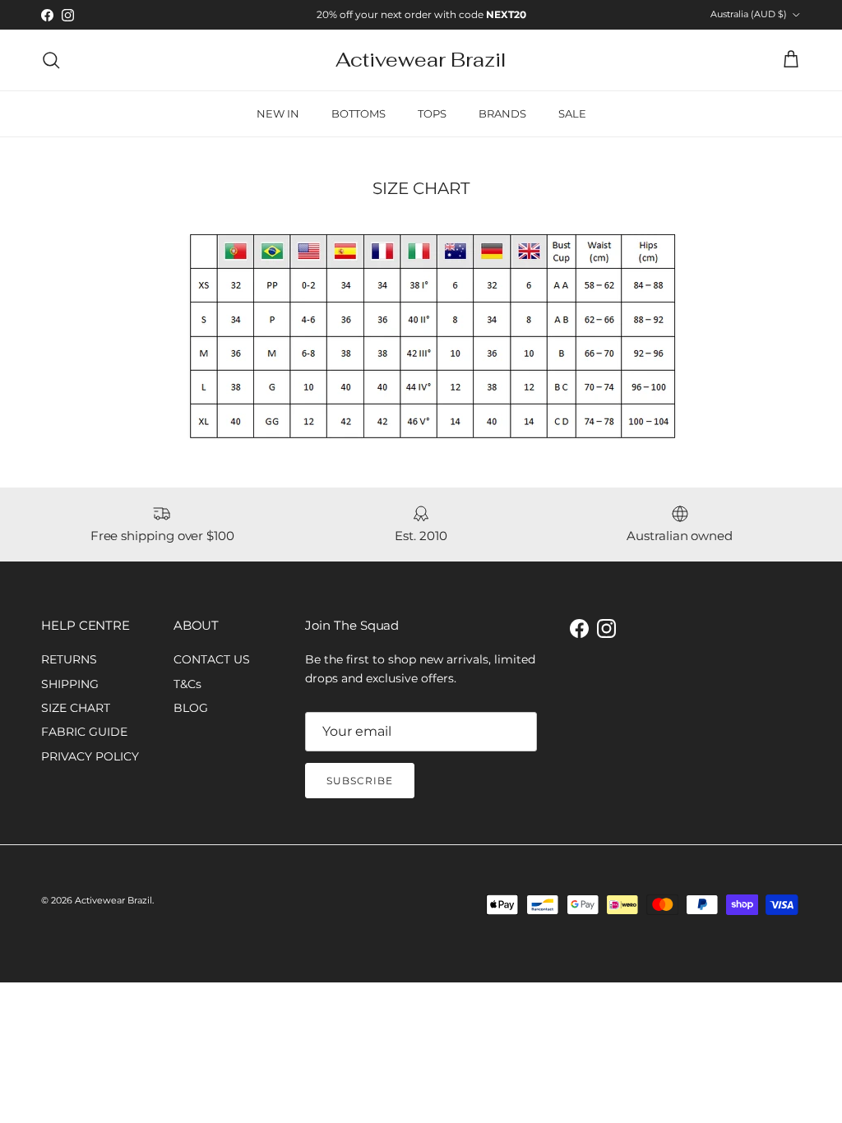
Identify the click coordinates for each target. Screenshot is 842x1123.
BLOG (190, 707)
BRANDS (502, 113)
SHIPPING (70, 684)
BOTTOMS (358, 113)
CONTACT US (211, 659)
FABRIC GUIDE (84, 731)
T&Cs (187, 684)
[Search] (51, 60)
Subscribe (359, 780)
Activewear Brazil (113, 900)
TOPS (432, 113)
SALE (572, 113)
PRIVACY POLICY (90, 756)
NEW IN (278, 113)
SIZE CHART (75, 707)
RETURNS (69, 659)
